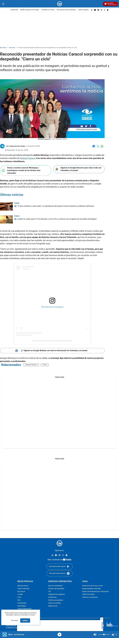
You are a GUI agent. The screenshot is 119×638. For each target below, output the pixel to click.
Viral (44, 365)
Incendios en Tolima (48, 10)
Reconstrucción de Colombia (66, 10)
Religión (16, 203)
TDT (49, 591)
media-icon (59, 634)
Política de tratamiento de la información (95, 591)
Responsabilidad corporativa (91, 588)
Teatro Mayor (21, 606)
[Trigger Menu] (3, 4)
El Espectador (21, 603)
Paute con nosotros (54, 603)
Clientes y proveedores (55, 600)
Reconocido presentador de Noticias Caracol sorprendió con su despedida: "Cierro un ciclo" (47, 47)
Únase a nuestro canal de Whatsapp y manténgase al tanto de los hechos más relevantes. (23, 170)
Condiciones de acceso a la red (92, 586)
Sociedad (12, 47)
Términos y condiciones (90, 597)
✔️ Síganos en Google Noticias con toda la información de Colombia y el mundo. (54, 350)
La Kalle (20, 594)
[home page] (59, 3)
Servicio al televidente (55, 586)
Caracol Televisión (23, 588)
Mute (95, 634)
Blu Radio (3, 47)
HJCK (19, 597)
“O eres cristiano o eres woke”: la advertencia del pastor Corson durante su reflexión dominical (55, 206)
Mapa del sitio (52, 606)
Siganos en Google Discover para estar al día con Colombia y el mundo (80, 169)
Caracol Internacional (24, 609)
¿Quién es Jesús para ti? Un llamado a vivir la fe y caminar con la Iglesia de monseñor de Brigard (56, 219)
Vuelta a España (83, 10)
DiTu (18, 600)
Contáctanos (52, 597)
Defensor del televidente (56, 588)
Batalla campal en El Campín (29, 10)
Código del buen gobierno (56, 594)
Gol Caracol (21, 591)
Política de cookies (88, 594)
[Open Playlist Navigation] (116, 634)
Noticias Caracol (27, 158)
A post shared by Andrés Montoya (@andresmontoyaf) (52, 341)
